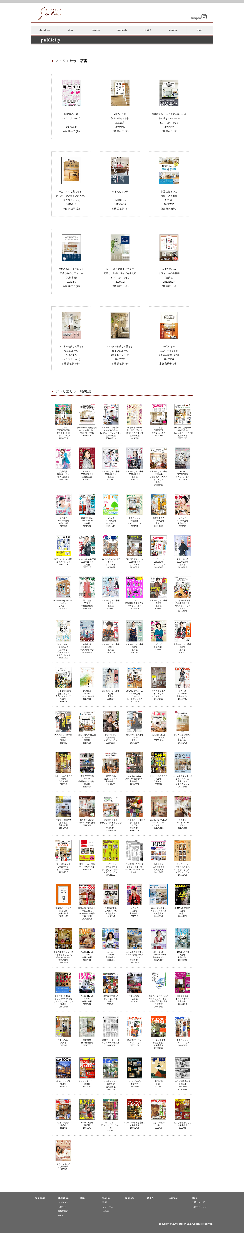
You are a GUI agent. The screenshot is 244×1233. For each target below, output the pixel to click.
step (70, 30)
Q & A (148, 30)
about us (44, 30)
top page (40, 1198)
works (96, 30)
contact (173, 30)
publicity (122, 30)
